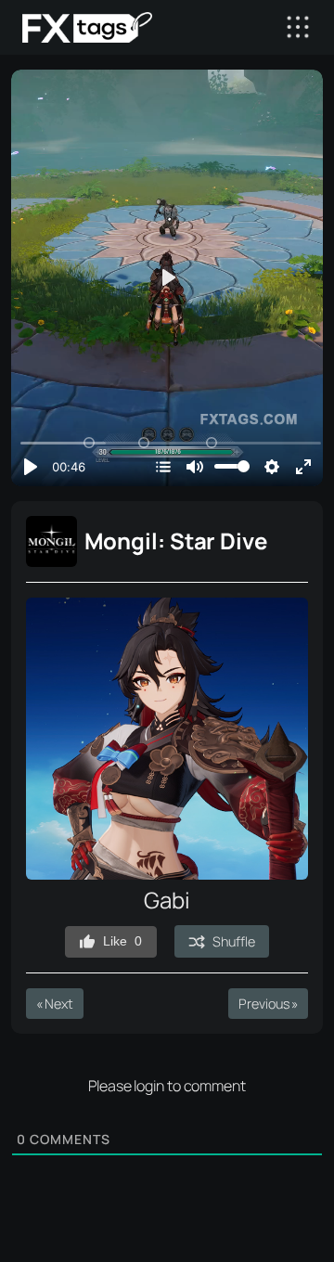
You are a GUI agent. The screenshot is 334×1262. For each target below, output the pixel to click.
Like (122, 941)
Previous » (268, 1003)
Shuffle (233, 941)
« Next (54, 1003)
